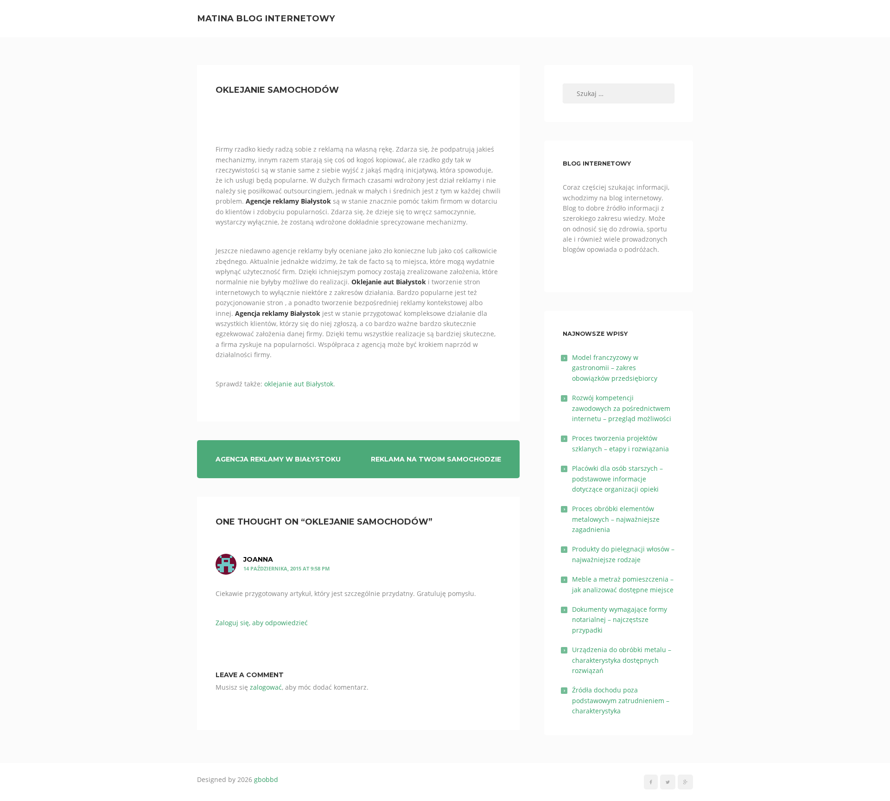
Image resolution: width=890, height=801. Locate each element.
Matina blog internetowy (266, 18)
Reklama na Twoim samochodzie (436, 459)
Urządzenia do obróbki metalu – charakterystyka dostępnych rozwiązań (621, 660)
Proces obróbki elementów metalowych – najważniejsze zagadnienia (616, 519)
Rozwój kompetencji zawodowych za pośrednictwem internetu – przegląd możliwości (621, 408)
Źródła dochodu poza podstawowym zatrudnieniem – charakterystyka (620, 700)
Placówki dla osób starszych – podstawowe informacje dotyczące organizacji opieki (617, 478)
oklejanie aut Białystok (298, 383)
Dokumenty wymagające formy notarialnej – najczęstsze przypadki (619, 619)
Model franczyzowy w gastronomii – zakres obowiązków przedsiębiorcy (614, 368)
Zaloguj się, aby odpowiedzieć (262, 622)
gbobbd (266, 779)
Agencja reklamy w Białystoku (278, 459)
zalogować (266, 687)
